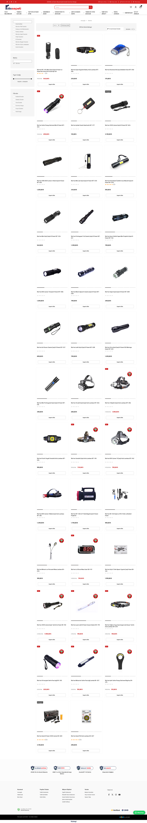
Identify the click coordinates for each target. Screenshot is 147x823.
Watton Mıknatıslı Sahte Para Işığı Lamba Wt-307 (85, 681)
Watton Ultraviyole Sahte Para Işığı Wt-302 (49, 681)
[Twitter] (112, 794)
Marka (15, 58)
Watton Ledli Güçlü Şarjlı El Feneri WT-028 (83, 347)
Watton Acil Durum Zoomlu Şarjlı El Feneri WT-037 (51, 347)
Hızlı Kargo (18, 111)
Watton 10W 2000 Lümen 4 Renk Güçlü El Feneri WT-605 (50, 181)
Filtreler (15, 93)
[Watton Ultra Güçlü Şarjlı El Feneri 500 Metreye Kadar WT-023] (120, 328)
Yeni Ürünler (19, 102)
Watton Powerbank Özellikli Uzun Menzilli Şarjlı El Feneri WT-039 (119, 181)
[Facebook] (109, 794)
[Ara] (91, 7)
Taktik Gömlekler (44, 794)
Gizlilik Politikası (66, 802)
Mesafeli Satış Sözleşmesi (68, 794)
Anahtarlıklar (19, 24)
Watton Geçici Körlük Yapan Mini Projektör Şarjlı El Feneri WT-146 (119, 237)
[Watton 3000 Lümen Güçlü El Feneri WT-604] (120, 105)
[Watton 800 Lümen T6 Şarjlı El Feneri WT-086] (52, 272)
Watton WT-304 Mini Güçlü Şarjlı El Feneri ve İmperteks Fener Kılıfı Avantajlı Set (49, 70)
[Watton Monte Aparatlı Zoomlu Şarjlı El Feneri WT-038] (86, 272)
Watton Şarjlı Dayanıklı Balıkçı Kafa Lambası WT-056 (85, 70)
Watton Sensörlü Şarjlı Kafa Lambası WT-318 (83, 458)
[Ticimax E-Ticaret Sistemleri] (74, 822)
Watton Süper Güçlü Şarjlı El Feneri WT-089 (117, 292)
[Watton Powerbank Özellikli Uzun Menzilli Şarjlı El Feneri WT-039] (120, 161)
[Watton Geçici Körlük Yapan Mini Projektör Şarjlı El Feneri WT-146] (120, 217)
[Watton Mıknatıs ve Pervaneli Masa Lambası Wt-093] (52, 550)
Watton (18, 63)
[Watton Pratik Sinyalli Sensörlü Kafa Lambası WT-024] (52, 439)
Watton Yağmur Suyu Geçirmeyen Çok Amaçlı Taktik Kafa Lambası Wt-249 (119, 626)
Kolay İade (114, 2)
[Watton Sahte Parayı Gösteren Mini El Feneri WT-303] (52, 105)
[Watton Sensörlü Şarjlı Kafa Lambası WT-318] (86, 439)
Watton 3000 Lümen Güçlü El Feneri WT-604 (117, 125)
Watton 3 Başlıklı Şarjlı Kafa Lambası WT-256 (118, 403)
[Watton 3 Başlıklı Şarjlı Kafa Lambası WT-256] (120, 383)
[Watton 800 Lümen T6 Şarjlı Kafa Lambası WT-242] (120, 439)
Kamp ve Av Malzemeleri (22, 29)
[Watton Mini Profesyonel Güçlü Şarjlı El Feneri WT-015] (52, 383)
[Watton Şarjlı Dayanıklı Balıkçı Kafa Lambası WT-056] (86, 50)
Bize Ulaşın (20, 797)
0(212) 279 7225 (126, 2)
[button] (74, 65)
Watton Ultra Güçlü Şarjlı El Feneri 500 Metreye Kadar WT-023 (118, 348)
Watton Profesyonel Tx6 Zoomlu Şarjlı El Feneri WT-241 (85, 237)
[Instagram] (116, 794)
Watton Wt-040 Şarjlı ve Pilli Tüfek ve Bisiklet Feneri (118, 514)
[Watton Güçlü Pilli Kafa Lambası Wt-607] (86, 716)
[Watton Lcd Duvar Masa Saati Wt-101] (86, 550)
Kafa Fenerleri (19, 47)
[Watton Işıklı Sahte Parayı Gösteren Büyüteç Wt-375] (120, 661)
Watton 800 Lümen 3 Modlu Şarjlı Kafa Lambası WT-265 (50, 514)
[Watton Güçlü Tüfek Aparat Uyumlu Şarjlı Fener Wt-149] (120, 550)
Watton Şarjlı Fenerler (21, 34)
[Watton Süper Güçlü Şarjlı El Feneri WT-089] (120, 272)
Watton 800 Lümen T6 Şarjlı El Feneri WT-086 (50, 292)
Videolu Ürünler (20, 99)
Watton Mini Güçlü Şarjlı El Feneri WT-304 (49, 236)
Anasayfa (19, 792)
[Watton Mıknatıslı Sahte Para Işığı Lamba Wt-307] (86, 661)
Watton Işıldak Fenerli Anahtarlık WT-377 (83, 125)
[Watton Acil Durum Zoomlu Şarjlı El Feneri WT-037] (52, 328)
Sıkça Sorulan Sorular (90, 794)
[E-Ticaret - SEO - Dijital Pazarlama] (124, 817)
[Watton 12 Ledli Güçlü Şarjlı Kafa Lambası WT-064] (86, 383)
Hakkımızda (20, 794)
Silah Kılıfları (43, 797)
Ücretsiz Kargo (20, 105)
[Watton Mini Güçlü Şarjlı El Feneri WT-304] (52, 217)
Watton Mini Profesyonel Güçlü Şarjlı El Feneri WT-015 (51, 403)
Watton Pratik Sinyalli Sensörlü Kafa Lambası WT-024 (51, 459)
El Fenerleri (19, 39)
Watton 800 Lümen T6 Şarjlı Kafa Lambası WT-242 (119, 458)
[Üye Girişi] (136, 7)
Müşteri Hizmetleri (89, 792)
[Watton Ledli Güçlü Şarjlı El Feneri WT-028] (86, 328)
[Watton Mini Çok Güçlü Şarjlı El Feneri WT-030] (86, 161)
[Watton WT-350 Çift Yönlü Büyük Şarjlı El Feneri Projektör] (86, 494)
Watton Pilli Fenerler (21, 26)
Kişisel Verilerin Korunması (68, 797)
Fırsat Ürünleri (19, 108)
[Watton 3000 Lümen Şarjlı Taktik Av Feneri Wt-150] (52, 605)
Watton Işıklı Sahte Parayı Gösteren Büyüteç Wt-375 (119, 681)
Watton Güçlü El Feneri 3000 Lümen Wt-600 (49, 736)
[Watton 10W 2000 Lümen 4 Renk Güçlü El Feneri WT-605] (52, 161)
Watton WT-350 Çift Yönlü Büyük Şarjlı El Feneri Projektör (84, 514)
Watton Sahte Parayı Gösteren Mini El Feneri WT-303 (51, 126)
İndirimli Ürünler (20, 96)
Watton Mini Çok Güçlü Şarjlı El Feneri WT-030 (84, 181)
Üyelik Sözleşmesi (66, 792)
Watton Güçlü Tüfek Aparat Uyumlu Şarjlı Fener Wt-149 (119, 570)
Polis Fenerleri (19, 37)
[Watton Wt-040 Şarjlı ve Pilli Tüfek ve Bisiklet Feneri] (120, 494)
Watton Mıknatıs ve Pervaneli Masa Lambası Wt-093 (50, 570)
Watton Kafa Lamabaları (22, 44)
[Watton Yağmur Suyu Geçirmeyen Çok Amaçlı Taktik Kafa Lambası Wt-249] (120, 605)
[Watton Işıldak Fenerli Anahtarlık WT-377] (86, 105)
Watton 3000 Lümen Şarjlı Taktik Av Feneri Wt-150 (51, 625)
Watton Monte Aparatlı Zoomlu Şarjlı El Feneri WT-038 (85, 292)
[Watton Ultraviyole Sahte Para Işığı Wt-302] (52, 661)
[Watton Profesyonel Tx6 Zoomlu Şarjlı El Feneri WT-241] (86, 217)
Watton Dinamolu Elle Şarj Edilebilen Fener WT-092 (119, 70)
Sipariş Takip (103, 2)
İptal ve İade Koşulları (67, 799)
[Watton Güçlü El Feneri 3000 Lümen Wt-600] (52, 716)
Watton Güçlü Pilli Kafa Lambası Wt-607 (82, 736)
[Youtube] (119, 794)
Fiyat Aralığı (17, 75)
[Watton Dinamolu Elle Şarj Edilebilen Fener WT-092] (120, 50)
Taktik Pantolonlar (44, 792)
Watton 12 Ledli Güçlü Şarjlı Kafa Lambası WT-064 (85, 403)
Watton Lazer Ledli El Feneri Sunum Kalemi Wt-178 (85, 625)
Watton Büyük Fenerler (22, 42)
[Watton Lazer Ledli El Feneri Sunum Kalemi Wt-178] (86, 605)
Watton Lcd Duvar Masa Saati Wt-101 (81, 569)
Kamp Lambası (19, 32)
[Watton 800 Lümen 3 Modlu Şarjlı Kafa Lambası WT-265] (52, 494)
